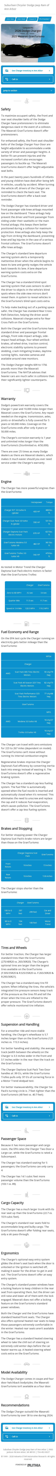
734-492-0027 (43, 1452)
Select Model (21, 19)
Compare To (32, 19)
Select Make (10, 19)
